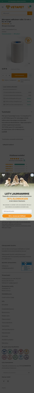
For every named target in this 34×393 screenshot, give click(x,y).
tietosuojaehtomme (24, 219)
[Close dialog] (32, 175)
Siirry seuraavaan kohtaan (16, 216)
